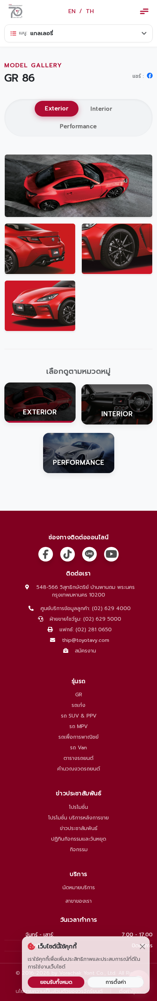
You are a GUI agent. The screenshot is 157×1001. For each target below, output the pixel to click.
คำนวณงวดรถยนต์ (78, 769)
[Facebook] (45, 554)
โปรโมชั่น (78, 807)
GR (78, 695)
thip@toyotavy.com (85, 640)
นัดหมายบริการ (78, 887)
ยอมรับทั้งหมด (56, 982)
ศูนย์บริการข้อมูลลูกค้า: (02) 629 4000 (86, 608)
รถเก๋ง (78, 705)
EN (72, 11)
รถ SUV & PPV (78, 716)
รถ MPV (78, 726)
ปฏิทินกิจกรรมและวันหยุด (78, 839)
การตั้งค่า (116, 982)
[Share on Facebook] (150, 76)
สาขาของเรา (78, 901)
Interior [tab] (101, 108)
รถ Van (78, 747)
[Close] (142, 947)
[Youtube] (111, 554)
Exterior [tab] (56, 108)
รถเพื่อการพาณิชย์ (78, 737)
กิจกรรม (79, 849)
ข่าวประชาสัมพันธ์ (78, 828)
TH (90, 11)
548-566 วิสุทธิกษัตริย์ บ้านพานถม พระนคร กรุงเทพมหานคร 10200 (86, 591)
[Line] (89, 554)
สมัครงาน (85, 651)
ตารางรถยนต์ (78, 758)
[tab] (40, 404)
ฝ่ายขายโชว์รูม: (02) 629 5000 (85, 619)
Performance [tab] (78, 126)
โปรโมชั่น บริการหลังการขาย (78, 818)
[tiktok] (67, 554)
